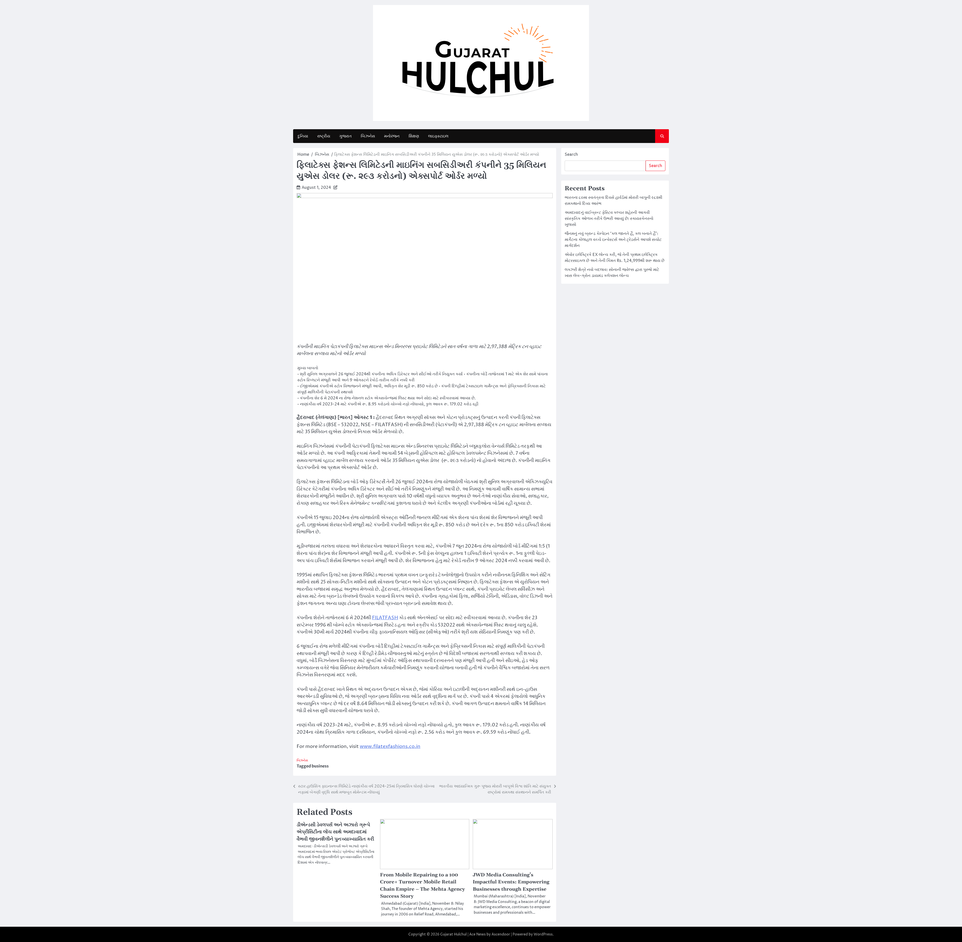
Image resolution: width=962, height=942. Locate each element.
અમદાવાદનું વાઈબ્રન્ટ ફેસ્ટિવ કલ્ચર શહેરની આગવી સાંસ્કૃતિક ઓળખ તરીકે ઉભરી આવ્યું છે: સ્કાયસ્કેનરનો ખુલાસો (609, 218)
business (320, 766)
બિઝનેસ (368, 136)
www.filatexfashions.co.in (390, 746)
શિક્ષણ (414, 136)
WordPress (543, 934)
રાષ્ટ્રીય (323, 136)
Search (571, 154)
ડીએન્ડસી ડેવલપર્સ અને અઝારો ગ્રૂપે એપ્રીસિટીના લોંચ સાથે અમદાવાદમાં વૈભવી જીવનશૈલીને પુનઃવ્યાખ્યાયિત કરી (335, 832)
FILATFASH (385, 617)
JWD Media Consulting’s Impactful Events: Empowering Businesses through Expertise (511, 882)
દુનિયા (303, 136)
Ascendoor (501, 934)
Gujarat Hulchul (453, 934)
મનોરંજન (392, 136)
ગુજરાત (345, 136)
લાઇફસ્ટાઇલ (438, 136)
